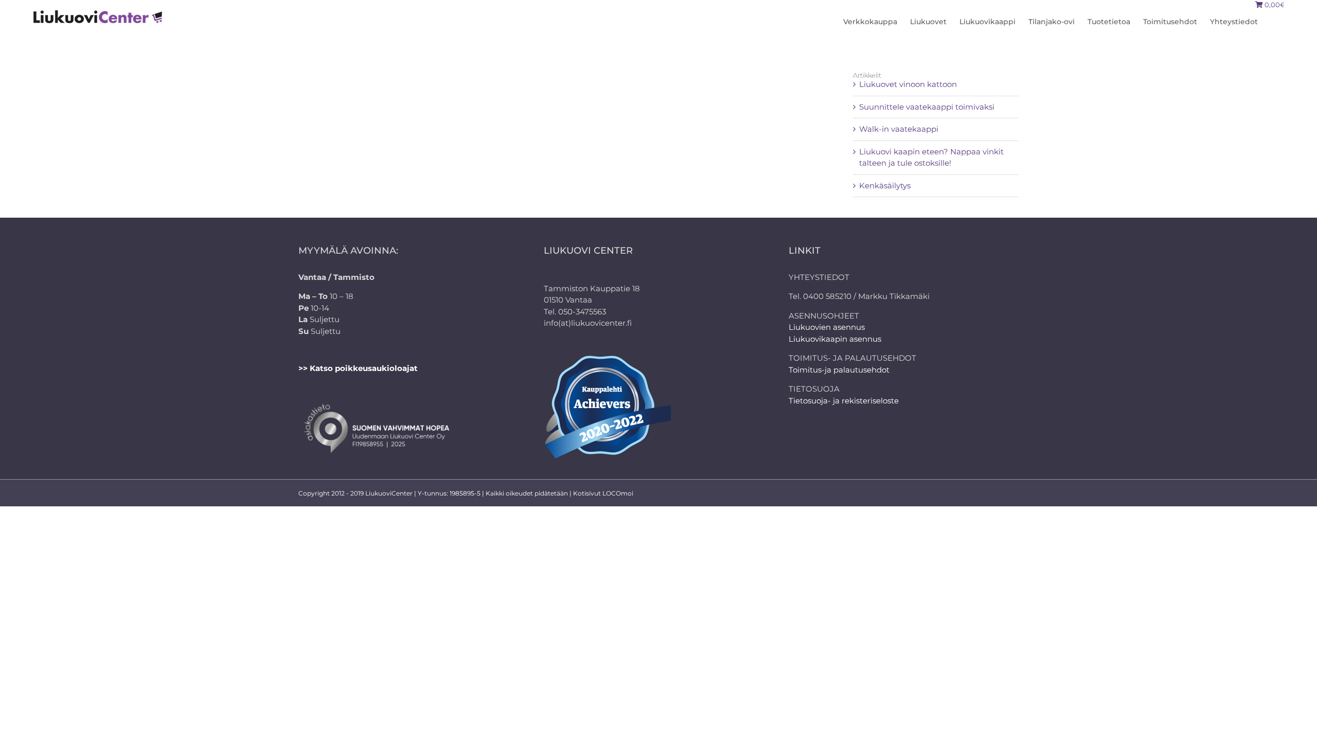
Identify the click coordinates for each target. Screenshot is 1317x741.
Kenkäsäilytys (885, 185)
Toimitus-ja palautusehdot (839, 370)
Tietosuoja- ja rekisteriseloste (844, 400)
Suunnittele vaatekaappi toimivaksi (926, 107)
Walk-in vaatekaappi (898, 129)
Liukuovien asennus (827, 327)
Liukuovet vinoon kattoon (908, 84)
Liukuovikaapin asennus (835, 339)
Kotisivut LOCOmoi (603, 493)
